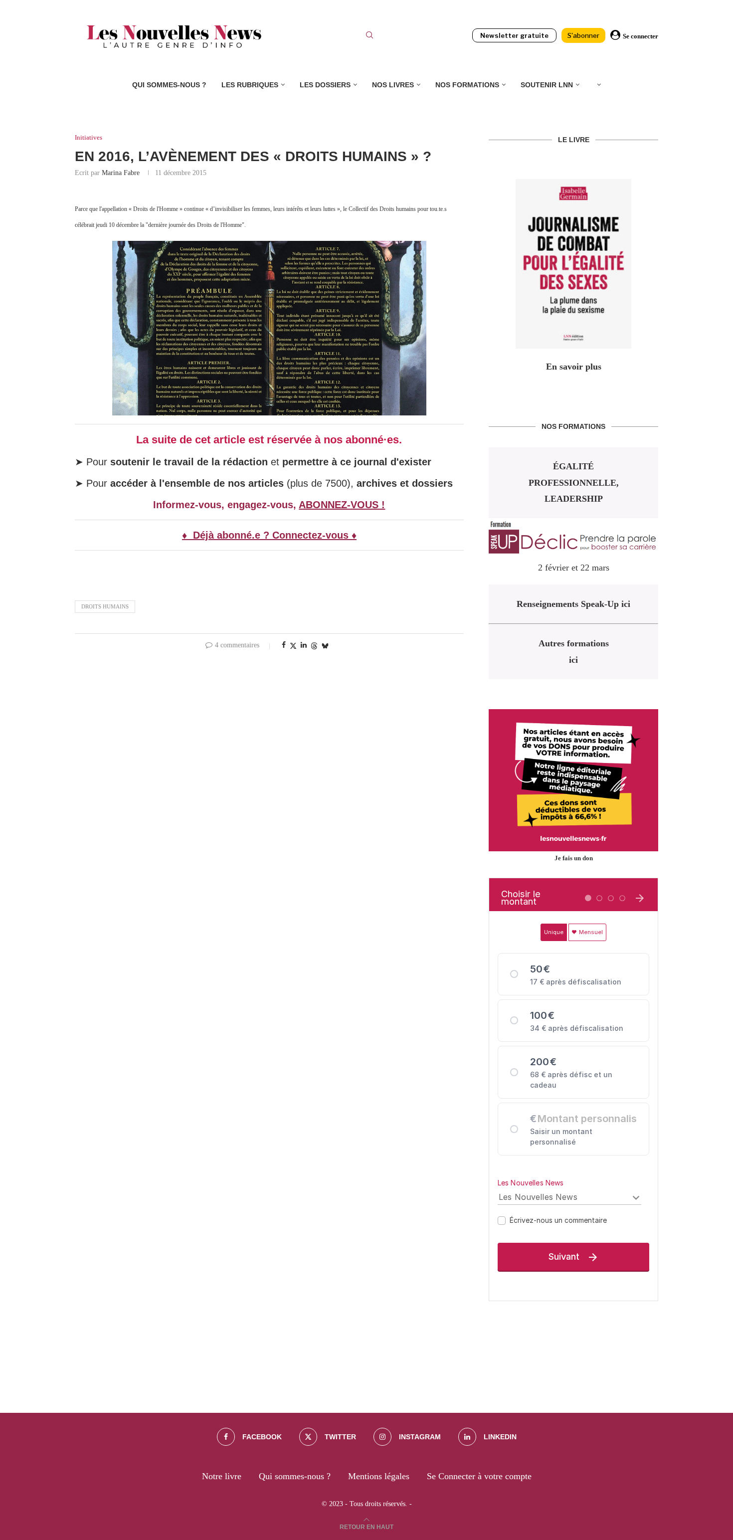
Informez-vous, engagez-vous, (226, 504)
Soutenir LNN (547, 85)
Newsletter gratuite (514, 35)
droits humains (105, 606)
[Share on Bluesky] (325, 645)
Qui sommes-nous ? (169, 85)
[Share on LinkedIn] (304, 645)
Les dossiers (325, 85)
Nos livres (393, 85)
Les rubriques (249, 85)
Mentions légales (378, 1476)
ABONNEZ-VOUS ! (342, 504)
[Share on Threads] (314, 645)
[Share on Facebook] (284, 645)
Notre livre (221, 1476)
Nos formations (467, 85)
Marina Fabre (121, 173)
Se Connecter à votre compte (479, 1476)
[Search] (369, 36)
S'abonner (583, 35)
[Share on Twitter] (293, 645)
